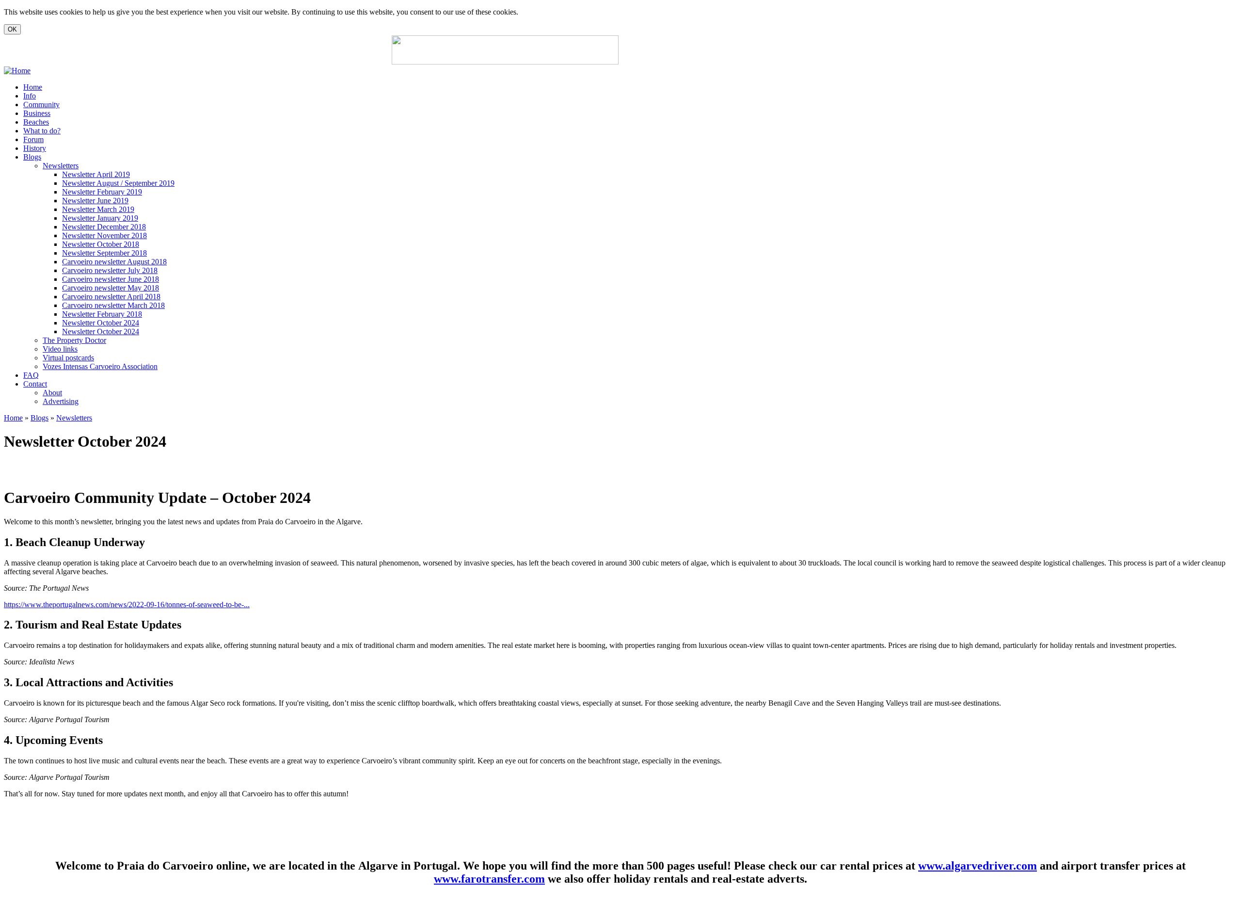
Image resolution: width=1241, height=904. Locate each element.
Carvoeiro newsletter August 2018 (114, 262)
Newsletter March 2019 (98, 209)
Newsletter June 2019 (95, 200)
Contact (35, 384)
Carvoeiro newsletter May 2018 (110, 288)
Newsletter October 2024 (100, 323)
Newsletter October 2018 (100, 244)
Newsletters (61, 165)
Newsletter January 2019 (100, 218)
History (34, 148)
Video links (60, 349)
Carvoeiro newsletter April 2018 (111, 296)
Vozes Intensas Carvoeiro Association (100, 366)
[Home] (17, 70)
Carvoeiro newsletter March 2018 (113, 305)
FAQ (31, 375)
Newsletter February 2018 (102, 314)
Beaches (36, 122)
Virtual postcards (68, 358)
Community (41, 104)
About (52, 392)
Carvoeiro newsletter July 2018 (110, 270)
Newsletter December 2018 (104, 227)
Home (32, 87)
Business (36, 113)
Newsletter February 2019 (102, 192)
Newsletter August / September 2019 (118, 183)
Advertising (61, 401)
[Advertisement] (736, 50)
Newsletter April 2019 (96, 174)
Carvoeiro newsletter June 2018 (110, 279)
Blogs (32, 157)
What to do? (42, 131)
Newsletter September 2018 (104, 253)
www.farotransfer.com (489, 878)
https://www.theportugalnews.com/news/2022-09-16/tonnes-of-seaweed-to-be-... (127, 604)
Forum (33, 139)
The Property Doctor (74, 340)
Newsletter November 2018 (104, 235)
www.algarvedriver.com (977, 865)
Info (29, 96)
